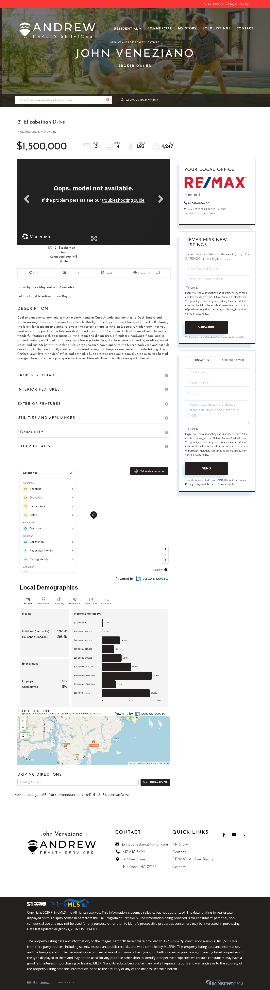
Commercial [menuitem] (159, 28)
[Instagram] (244, 834)
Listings (32, 794)
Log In (233, 4)
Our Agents (208, 214)
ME (43, 794)
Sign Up (244, 4)
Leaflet (132, 763)
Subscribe (206, 327)
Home (18, 794)
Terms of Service (217, 484)
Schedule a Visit (233, 360)
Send (206, 468)
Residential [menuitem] (126, 29)
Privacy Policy (200, 313)
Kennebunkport (71, 794)
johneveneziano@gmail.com (145, 844)
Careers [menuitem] (178, 867)
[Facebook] (224, 834)
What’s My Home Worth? (142, 100)
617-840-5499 (215, 4)
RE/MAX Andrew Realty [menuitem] (193, 859)
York (52, 794)
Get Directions (155, 782)
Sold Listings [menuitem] (216, 28)
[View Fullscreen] (23, 736)
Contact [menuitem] (245, 28)
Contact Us (191, 214)
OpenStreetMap (148, 763)
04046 (90, 794)
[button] (108, 100)
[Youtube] (234, 834)
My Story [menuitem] (187, 28)
